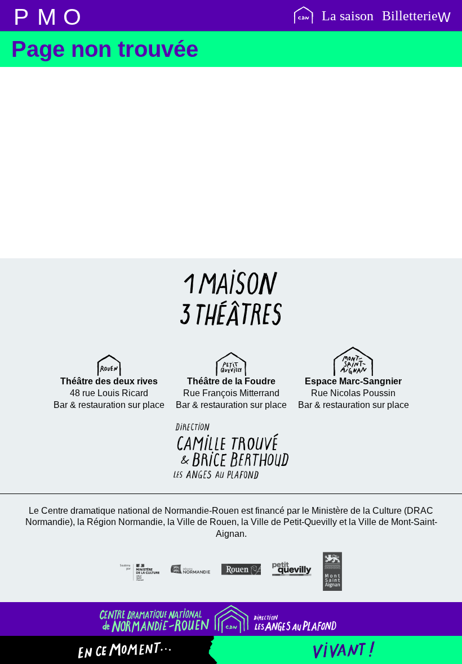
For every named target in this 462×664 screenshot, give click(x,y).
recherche (46, 15)
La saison (348, 15)
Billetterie (410, 15)
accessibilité (72, 15)
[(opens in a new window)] (139, 571)
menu (21, 15)
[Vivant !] (335, 650)
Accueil (303, 15)
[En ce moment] (133, 650)
